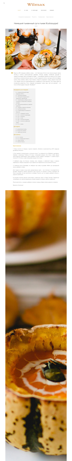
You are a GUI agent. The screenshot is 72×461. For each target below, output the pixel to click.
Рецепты (34, 17)
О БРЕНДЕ (35, 10)
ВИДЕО (52, 10)
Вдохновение (49, 17)
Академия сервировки (25, 17)
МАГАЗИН (44, 10)
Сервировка (41, 17)
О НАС (26, 10)
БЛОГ (19, 10)
